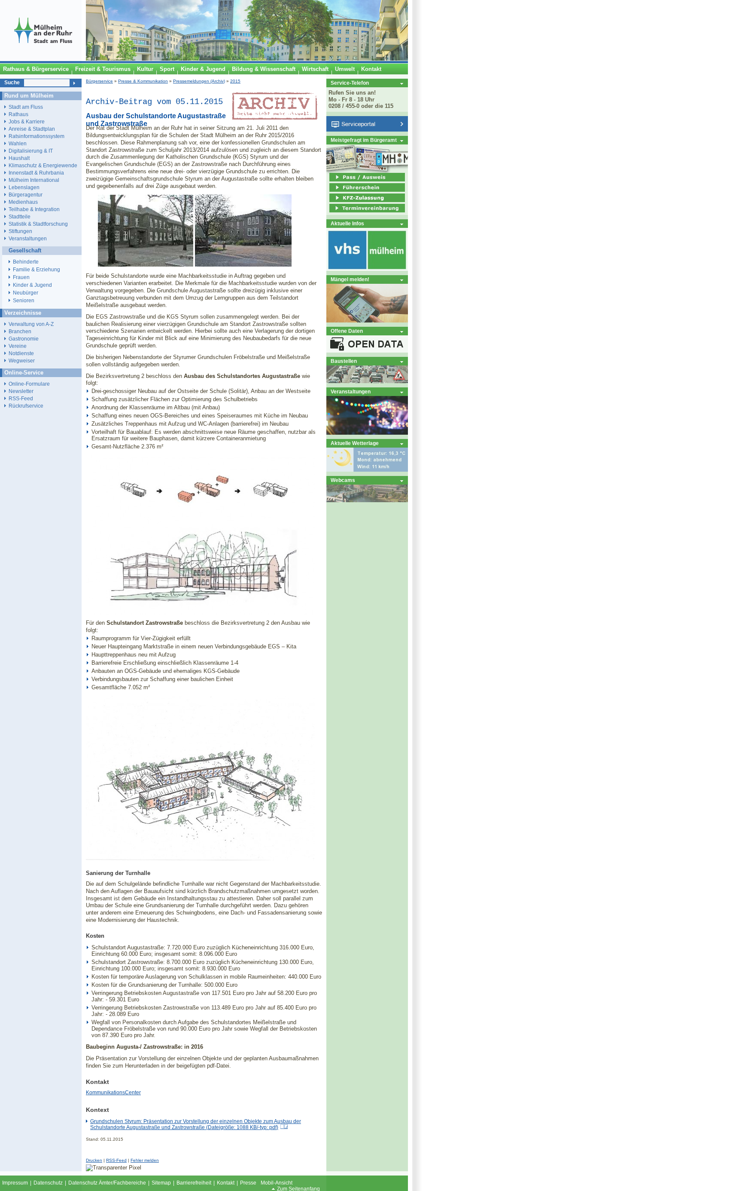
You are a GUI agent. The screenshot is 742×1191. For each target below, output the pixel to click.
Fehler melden (145, 1160)
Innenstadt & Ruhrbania (36, 172)
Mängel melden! (350, 279)
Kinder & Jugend (32, 285)
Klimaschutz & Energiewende (43, 165)
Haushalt (19, 158)
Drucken (94, 1160)
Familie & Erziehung (36, 270)
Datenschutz (48, 1183)
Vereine (18, 346)
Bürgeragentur (26, 194)
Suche (12, 83)
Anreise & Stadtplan (32, 129)
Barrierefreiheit (193, 1183)
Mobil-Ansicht (276, 1183)
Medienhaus (23, 202)
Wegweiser (22, 360)
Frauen (21, 277)
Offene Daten (347, 331)
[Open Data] (367, 350)
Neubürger (25, 293)
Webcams (343, 480)
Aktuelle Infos (347, 223)
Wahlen (18, 143)
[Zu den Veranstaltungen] (367, 433)
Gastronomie (24, 338)
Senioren (23, 301)
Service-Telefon (350, 83)
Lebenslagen (24, 187)
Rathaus (18, 114)
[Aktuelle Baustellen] (367, 381)
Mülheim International (34, 180)
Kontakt (225, 1183)
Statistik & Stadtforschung (38, 224)
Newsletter (21, 391)
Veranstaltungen (351, 391)
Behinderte (26, 262)
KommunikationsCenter (113, 1093)
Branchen (20, 331)
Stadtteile (19, 216)
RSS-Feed (116, 1160)
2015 (235, 81)
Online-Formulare (29, 384)
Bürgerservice (99, 81)
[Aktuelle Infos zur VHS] (367, 269)
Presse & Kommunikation (143, 81)
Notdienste (21, 353)
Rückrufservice (26, 405)
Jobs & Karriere (27, 121)
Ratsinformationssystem (36, 136)
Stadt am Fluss (26, 107)
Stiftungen (20, 231)
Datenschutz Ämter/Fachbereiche (107, 1183)
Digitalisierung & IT (31, 150)
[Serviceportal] (367, 129)
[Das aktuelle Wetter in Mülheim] (367, 470)
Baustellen (344, 361)
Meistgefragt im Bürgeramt (364, 140)
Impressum (15, 1183)
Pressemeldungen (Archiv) (199, 81)
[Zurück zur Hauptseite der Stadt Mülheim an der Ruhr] (43, 59)
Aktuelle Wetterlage (355, 443)
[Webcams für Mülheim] (367, 500)
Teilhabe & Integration (34, 209)
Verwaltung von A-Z (31, 324)
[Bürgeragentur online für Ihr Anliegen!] (367, 320)
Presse (248, 1183)
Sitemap (161, 1183)
